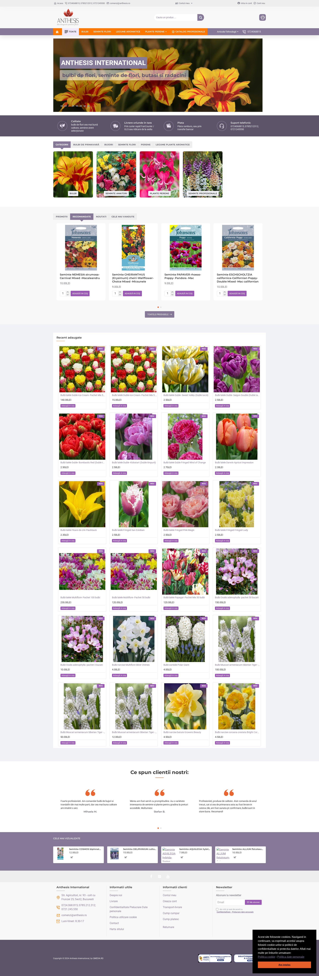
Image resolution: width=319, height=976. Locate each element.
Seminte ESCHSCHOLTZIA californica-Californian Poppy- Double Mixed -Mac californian (238, 278)
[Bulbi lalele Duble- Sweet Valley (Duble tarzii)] (185, 369)
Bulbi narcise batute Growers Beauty (182, 732)
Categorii (62, 144)
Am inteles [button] (284, 964)
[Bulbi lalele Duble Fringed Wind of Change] (185, 437)
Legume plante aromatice (173, 144)
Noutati (101, 216)
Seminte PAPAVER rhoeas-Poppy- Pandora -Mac (182, 276)
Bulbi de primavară (86, 144)
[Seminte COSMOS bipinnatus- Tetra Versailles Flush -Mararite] (60, 854)
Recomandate (82, 216)
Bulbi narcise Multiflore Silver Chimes (131, 665)
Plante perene (159, 193)
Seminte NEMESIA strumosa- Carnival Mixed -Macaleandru (80, 276)
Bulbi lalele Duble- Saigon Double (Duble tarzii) (237, 395)
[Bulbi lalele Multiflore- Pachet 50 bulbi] (134, 571)
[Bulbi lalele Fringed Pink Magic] (185, 504)
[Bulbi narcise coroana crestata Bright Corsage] (237, 706)
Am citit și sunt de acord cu (235, 910)
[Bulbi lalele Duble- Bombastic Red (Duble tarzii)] (82, 437)
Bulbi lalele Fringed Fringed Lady (231, 530)
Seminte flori (127, 144)
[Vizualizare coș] (262, 17)
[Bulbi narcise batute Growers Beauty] (185, 706)
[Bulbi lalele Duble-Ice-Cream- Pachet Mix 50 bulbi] (82, 369)
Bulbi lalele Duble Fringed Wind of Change (184, 462)
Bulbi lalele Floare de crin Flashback (78, 530)
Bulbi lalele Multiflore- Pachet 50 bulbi (131, 597)
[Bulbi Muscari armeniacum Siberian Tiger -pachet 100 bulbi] (237, 639)
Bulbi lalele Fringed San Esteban (128, 530)
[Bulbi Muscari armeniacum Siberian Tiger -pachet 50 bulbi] (82, 706)
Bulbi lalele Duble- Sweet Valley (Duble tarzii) (185, 395)
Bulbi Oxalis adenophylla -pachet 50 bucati (237, 597)
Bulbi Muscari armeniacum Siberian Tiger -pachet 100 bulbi (237, 665)
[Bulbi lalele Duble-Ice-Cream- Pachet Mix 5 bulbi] (134, 369)
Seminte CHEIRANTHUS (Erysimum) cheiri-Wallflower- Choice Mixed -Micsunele (133, 278)
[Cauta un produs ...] (200, 17)
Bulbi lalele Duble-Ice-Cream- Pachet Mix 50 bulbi (82, 395)
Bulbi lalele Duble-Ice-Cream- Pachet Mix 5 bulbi (134, 395)
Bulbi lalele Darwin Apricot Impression (234, 462)
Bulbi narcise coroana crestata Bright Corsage (237, 732)
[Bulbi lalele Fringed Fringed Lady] (237, 504)
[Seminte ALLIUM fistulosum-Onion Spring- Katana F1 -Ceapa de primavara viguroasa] (223, 854)
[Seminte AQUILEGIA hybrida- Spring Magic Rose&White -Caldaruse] (169, 855)
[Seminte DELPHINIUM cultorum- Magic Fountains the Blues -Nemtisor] (114, 854)
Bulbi (73, 193)
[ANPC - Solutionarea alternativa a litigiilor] (214, 958)
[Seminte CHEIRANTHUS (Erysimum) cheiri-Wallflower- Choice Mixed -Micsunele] (133, 248)
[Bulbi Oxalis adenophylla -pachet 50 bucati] (237, 571)
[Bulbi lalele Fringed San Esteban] (134, 504)
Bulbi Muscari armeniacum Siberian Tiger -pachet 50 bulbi (82, 732)
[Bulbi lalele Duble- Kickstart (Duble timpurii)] (134, 437)
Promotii (61, 216)
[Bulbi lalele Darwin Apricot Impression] (237, 437)
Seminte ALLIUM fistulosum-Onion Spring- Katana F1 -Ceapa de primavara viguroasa (248, 849)
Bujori (108, 144)
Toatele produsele (157, 314)
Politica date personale (290, 956)
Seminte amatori (116, 193)
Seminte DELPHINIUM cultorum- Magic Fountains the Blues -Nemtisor (140, 849)
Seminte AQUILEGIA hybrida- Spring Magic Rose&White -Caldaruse (195, 849)
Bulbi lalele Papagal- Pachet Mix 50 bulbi (184, 597)
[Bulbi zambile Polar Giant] (185, 639)
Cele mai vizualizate (66, 838)
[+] (68, 292)
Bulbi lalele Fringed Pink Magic (178, 530)
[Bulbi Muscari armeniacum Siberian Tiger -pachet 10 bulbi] (134, 706)
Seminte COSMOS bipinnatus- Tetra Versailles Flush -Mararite (86, 849)
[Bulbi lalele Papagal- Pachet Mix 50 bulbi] (185, 571)
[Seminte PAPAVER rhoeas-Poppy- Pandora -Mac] (186, 248)
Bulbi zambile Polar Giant (176, 665)
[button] (305, 957)
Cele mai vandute (122, 216)
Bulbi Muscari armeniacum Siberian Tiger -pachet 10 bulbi (134, 732)
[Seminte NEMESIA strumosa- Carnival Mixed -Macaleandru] (81, 248)
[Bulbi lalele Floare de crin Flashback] (82, 504)
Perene (146, 144)
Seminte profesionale (202, 193)
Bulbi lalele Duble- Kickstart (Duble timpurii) (134, 462)
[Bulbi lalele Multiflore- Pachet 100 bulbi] (82, 571)
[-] (68, 294)
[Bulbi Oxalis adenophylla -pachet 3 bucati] (82, 639)
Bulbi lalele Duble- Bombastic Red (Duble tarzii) (82, 462)
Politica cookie (266, 956)
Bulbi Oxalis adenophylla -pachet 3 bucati (81, 665)
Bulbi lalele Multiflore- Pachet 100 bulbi (80, 597)
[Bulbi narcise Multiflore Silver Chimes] (134, 639)
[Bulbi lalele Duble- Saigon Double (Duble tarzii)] (237, 369)
